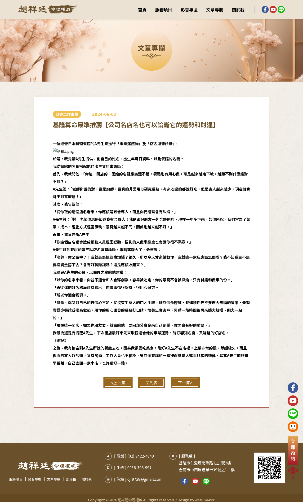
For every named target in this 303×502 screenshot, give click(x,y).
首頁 (142, 9)
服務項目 (163, 9)
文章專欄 (214, 9)
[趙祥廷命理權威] (47, 9)
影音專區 (189, 9)
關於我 (238, 9)
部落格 (71, 479)
